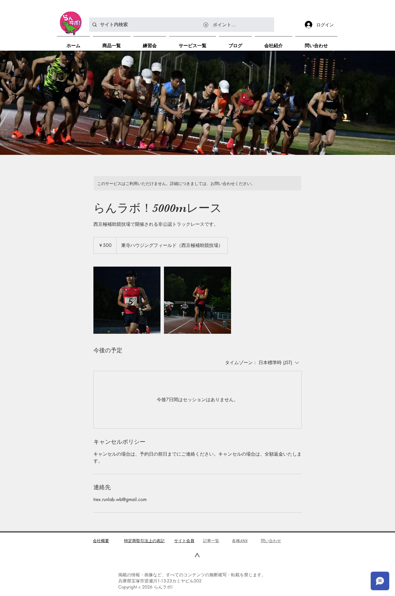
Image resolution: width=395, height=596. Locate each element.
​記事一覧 (211, 540)
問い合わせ (271, 540)
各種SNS (240, 540)
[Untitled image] (126, 300)
